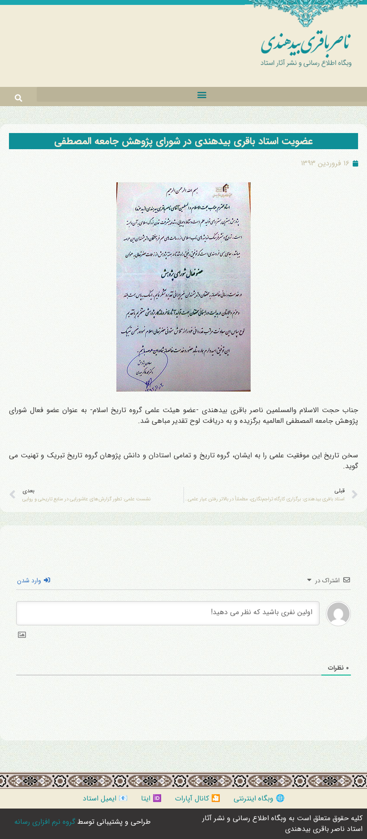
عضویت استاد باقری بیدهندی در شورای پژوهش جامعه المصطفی (183, 141)
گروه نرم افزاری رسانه (44, 821)
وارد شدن (30, 580)
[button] (202, 94)
